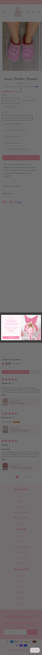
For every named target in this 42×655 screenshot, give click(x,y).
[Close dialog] (40, 316)
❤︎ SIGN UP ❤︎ (11, 337)
